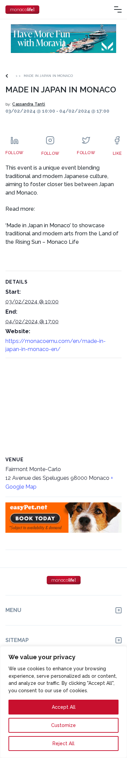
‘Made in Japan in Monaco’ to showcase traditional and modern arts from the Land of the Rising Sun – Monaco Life (62, 233)
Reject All (63, 743)
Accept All (64, 707)
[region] (63, 702)
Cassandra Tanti (28, 104)
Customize (63, 725)
